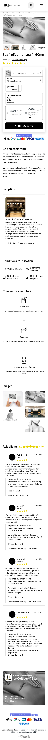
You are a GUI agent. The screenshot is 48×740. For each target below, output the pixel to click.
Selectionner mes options (23, 243)
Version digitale (16, 111)
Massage (31, 13)
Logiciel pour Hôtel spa (12, 730)
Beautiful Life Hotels (10, 13)
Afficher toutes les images (41, 48)
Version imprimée (35, 109)
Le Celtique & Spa (19, 59)
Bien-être (22, 13)
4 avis (22, 63)
